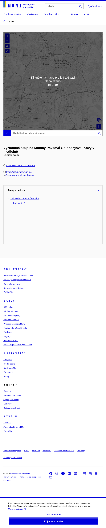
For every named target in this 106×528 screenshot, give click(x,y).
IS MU (26, 451)
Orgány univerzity (11, 400)
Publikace (7, 332)
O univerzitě (14, 353)
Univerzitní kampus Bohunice (24, 198)
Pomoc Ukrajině (80, 14)
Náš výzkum (8, 307)
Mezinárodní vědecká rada (15, 328)
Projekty (6, 336)
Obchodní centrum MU (64, 451)
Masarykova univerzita (20, 473)
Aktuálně (10, 416)
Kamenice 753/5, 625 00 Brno (20, 165)
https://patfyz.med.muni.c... (19, 172)
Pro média (7, 431)
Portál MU (47, 451)
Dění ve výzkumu (10, 311)
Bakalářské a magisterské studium (18, 275)
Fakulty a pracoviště (12, 395)
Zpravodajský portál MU (13, 427)
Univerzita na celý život (13, 288)
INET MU (36, 451)
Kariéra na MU (9, 368)
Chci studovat (15, 269)
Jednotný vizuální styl (12, 457)
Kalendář (7, 423)
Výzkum (8, 300)
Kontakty (7, 391)
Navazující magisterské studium (17, 279)
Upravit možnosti (15, 509)
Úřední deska (9, 364)
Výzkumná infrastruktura (14, 324)
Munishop (81, 451)
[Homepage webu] (19, 4)
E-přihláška (8, 292)
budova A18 (19, 203)
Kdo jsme (7, 359)
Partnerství (8, 372)
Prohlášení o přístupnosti (30, 477)
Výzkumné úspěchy (11, 315)
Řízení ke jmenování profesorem (17, 345)
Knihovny (7, 404)
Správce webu (9, 477)
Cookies (6, 480)
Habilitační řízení (10, 340)
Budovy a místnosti (11, 408)
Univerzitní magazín (12, 451)
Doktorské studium (11, 284)
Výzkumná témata (11, 319)
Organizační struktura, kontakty (20, 175)
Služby (6, 376)
